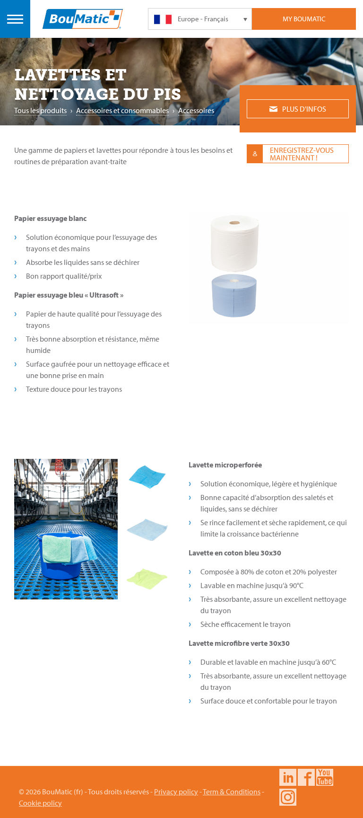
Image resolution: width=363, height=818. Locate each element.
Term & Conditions (231, 791)
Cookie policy (40, 803)
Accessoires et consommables (122, 110)
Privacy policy (176, 791)
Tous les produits (40, 110)
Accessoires (196, 110)
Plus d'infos (304, 109)
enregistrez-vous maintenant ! (302, 153)
